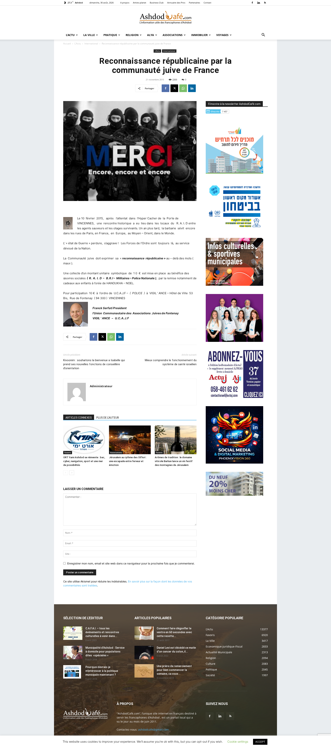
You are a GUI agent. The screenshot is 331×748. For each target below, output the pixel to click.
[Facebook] (252, 2)
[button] (263, 35)
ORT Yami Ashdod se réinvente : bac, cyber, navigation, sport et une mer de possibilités (84, 461)
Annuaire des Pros (176, 2)
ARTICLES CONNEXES (79, 417)
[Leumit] (234, 341)
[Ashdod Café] (165, 18)
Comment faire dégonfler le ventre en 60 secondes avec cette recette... (174, 632)
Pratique (110, 35)
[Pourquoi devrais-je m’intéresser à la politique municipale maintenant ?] (72, 672)
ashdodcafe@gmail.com (153, 729)
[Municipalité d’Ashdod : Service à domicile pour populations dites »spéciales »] (72, 652)
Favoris (67, 452)
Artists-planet (139, 2)
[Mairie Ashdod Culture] (234, 285)
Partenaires (194, 2)
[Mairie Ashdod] (234, 228)
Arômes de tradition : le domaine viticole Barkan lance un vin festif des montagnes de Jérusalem (174, 461)
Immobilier (199, 35)
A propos (124, 2)
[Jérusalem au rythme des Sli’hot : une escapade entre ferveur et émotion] (130, 439)
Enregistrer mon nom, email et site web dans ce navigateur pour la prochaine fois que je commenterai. (131, 563)
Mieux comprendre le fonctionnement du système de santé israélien (171, 362)
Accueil (67, 43)
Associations (173, 35)
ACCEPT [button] (260, 741)
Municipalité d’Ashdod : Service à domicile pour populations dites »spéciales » (105, 651)
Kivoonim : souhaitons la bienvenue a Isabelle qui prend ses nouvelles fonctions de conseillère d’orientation (94, 364)
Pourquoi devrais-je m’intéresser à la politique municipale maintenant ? (101, 671)
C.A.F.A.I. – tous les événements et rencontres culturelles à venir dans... (102, 632)
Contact (207, 2)
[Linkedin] (258, 2)
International (91, 43)
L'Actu (78, 43)
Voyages (222, 35)
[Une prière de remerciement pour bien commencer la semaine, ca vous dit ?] (144, 671)
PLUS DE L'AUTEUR (107, 417)
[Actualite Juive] (234, 397)
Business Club (157, 2)
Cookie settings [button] (237, 741)
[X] (174, 88)
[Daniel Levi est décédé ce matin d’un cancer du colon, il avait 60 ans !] (144, 652)
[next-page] (71, 472)
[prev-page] (65, 472)
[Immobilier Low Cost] (234, 494)
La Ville (89, 35)
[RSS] (265, 2)
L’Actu (70, 35)
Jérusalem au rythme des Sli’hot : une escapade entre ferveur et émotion (128, 461)
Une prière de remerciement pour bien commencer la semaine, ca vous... (174, 670)
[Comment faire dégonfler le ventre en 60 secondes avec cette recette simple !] (144, 633)
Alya (150, 35)
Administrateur (101, 386)
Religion (132, 35)
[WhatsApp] (183, 88)
